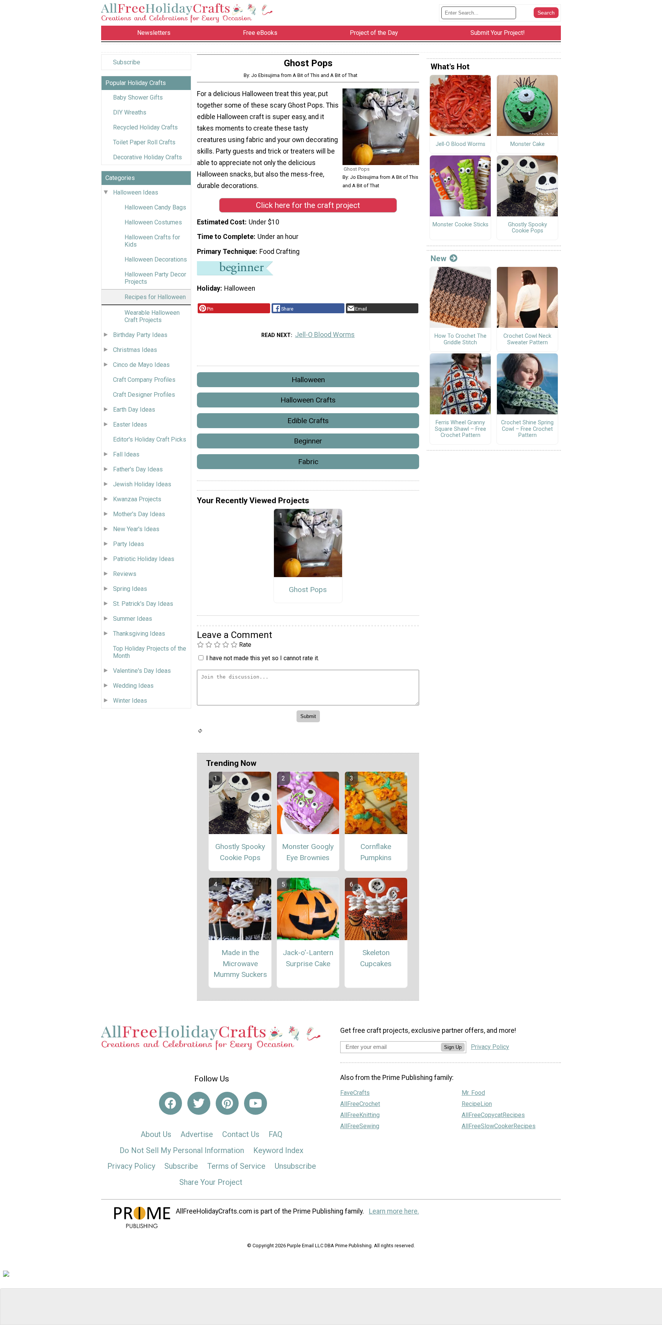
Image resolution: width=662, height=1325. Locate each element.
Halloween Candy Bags (155, 207)
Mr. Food (473, 1092)
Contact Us (240, 1134)
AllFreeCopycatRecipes (493, 1115)
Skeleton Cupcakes (376, 958)
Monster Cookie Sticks (460, 225)
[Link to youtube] (255, 1103)
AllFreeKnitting (360, 1115)
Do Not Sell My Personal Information (182, 1150)
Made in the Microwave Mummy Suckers (240, 963)
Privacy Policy (131, 1166)
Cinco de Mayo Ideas (141, 364)
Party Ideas (128, 544)
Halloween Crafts (308, 400)
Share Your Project (211, 1182)
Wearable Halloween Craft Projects (152, 316)
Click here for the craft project (308, 205)
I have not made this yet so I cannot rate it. (262, 658)
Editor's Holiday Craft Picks (149, 439)
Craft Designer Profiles (144, 394)
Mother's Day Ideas (139, 514)
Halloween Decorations (156, 259)
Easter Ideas (130, 424)
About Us (156, 1134)
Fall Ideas (126, 454)
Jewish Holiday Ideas (142, 484)
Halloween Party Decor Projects (155, 278)
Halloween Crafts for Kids (152, 241)
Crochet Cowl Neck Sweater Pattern (527, 339)
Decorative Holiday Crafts (147, 157)
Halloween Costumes (153, 222)
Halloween (308, 379)
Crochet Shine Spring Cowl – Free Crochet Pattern (527, 429)
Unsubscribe (295, 1166)
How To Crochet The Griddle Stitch (460, 339)
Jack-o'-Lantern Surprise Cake (308, 958)
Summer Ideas (132, 618)
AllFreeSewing (359, 1126)
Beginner (308, 441)
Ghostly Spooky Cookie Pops (240, 852)
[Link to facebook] (170, 1103)
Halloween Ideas (135, 192)
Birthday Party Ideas (140, 335)
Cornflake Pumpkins (376, 852)
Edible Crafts (308, 420)
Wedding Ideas (133, 685)
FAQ (275, 1134)
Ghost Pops (308, 589)
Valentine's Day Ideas (142, 670)
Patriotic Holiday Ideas (143, 559)
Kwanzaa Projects (137, 499)
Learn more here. (394, 1211)
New (438, 258)
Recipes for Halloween (155, 297)
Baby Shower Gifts (138, 97)
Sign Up (453, 1047)
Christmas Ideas (135, 349)
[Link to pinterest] (227, 1103)
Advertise (196, 1134)
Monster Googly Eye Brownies (308, 852)
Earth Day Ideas (134, 409)
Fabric (308, 461)
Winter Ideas (130, 700)
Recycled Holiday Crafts (145, 127)
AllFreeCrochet (360, 1103)
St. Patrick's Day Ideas (143, 603)
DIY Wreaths (129, 112)
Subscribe (126, 62)
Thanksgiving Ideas (139, 633)
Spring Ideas (130, 588)
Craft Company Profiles (144, 379)
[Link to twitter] (198, 1103)
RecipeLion (477, 1103)
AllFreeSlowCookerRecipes (499, 1126)
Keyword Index (278, 1150)
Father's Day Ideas (138, 469)
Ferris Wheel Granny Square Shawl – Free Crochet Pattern (460, 429)
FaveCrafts (355, 1092)
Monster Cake (527, 144)
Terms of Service (236, 1166)
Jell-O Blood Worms (325, 335)
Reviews (124, 573)
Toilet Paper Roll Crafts (144, 142)
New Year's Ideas (136, 529)
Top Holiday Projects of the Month (149, 652)
